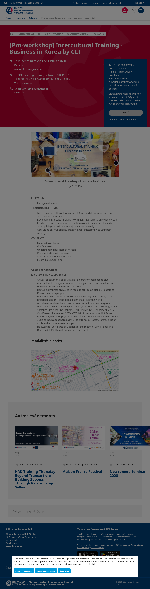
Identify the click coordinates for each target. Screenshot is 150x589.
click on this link (89, 564)
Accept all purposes (24, 570)
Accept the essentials (46, 570)
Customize (64, 570)
